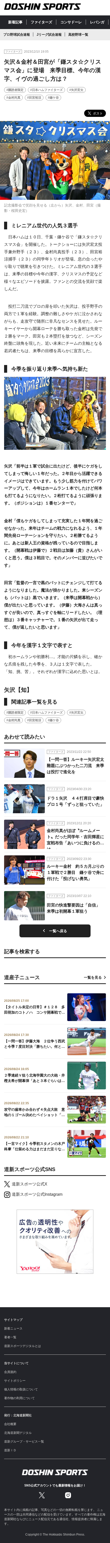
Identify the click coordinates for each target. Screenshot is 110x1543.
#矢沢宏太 (76, 90)
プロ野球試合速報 (16, 34)
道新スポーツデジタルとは (22, 1346)
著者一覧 (10, 1337)
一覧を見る (93, 977)
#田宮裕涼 (34, 97)
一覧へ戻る (58, 931)
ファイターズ (41, 22)
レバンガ (97, 22)
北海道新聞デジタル (18, 1433)
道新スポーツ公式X (29, 1184)
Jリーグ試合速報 (49, 34)
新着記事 (15, 22)
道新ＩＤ (10, 1450)
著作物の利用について (19, 1398)
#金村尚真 (13, 97)
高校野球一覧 (78, 34)
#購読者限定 (15, 90)
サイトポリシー (15, 1380)
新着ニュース (13, 1328)
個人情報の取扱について (21, 1389)
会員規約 (10, 1372)
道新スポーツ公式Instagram (37, 1194)
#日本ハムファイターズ (46, 90)
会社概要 (10, 1424)
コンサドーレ (71, 22)
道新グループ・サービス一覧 (24, 1441)
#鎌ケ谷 (53, 97)
